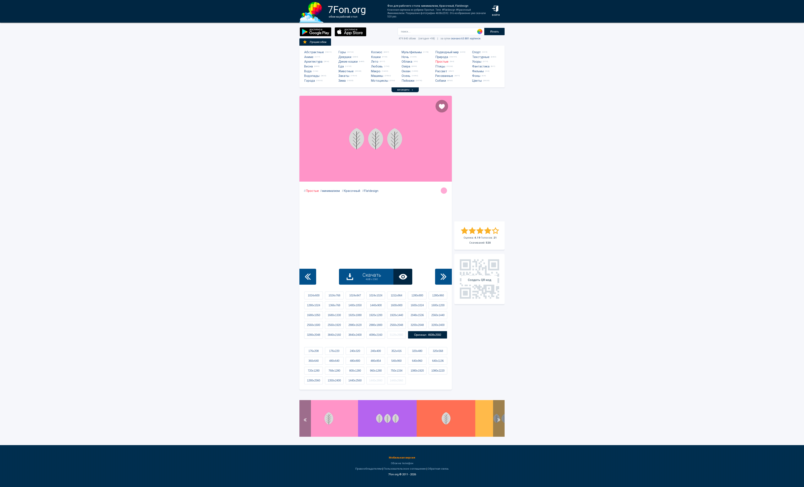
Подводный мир (447, 52)
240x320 (355, 351)
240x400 (376, 351)
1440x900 (376, 305)
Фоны (476, 76)
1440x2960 (396, 380)
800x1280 (355, 370)
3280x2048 (313, 334)
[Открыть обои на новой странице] (402, 277)
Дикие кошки (348, 61)
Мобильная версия (402, 457)
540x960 (396, 360)
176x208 (313, 351)
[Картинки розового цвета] (444, 190)
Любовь (377, 66)
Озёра (406, 66)
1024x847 (355, 295)
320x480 (417, 351)
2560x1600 (313, 325)
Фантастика (481, 66)
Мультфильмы (412, 52)
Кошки (376, 57)
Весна (308, 66)
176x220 (334, 351)
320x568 (438, 351)
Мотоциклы (379, 81)
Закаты (343, 76)
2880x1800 (375, 325)
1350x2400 (334, 380)
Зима (342, 81)
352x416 (396, 351)
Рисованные (444, 76)
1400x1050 (355, 305)
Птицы (440, 66)
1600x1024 (417, 305)
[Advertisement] (479, 158)
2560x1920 (334, 325)
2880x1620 (355, 325)
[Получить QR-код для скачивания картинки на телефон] (479, 279)
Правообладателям (368, 468)
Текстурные (481, 57)
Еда (341, 66)
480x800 (355, 360)
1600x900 (396, 305)
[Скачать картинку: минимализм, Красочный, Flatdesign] (328, 435)
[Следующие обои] (443, 277)
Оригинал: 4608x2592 (427, 334)
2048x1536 (417, 315)
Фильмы (478, 71)
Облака (407, 61)
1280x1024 (313, 305)
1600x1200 (438, 305)
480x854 (376, 360)
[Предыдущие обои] (307, 277)
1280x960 (438, 295)
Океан (406, 71)
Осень (406, 76)
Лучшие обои (318, 42)
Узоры (476, 61)
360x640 (313, 360)
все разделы (405, 90)
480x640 (334, 360)
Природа (441, 57)
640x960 (417, 360)
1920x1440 (396, 315)
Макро (375, 71)
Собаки (440, 81)
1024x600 (314, 295)
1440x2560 (355, 380)
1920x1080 (355, 315)
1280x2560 (313, 380)
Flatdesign (371, 191)
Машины (377, 76)
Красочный (352, 191)
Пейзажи (408, 81)
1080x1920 (417, 370)
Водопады (312, 76)
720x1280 (314, 370)
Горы (342, 52)
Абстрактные (314, 52)
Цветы (477, 81)
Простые (441, 61)
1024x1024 (375, 295)
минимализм (331, 191)
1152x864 (396, 295)
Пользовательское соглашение (405, 468)
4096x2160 (375, 334)
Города (309, 81)
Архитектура (313, 61)
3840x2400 (355, 334)
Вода (308, 71)
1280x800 (417, 295)
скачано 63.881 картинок (466, 38)
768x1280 (334, 370)
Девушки (344, 57)
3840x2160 (334, 334)
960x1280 (376, 370)
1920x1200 (375, 315)
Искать (494, 31)
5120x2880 (396, 334)
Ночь (405, 57)
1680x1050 (313, 315)
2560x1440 (438, 315)
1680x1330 (334, 315)
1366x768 (334, 305)
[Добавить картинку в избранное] (442, 106)
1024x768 (334, 295)
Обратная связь (438, 468)
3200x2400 (438, 325)
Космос (376, 52)
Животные (346, 71)
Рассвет (441, 71)
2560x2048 (396, 325)
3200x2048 (417, 325)
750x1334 (396, 370)
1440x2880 (375, 380)
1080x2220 (438, 370)
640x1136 (438, 360)
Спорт (476, 52)
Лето (374, 61)
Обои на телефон (402, 463)
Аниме (308, 57)
